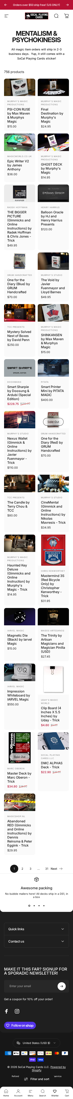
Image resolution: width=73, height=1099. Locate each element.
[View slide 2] (34, 905)
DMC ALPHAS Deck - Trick (51, 765)
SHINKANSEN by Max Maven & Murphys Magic (52, 341)
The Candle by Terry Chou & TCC (18, 506)
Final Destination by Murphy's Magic (52, 115)
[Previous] (5, 5)
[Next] (67, 5)
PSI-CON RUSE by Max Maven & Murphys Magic (18, 115)
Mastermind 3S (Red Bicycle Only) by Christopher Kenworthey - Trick (52, 586)
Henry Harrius (50, 207)
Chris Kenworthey (53, 571)
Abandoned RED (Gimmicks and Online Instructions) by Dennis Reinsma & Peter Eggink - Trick (19, 833)
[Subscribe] (62, 986)
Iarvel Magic (15, 630)
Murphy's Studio (51, 275)
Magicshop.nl (16, 816)
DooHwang (14, 382)
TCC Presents (16, 327)
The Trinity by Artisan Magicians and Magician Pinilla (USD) (53, 643)
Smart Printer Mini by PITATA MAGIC (52, 391)
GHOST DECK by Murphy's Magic (51, 168)
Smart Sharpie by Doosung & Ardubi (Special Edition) (19, 393)
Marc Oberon (16, 768)
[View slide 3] (38, 905)
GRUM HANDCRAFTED (19, 275)
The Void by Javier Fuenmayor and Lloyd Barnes (53, 286)
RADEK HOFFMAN (17, 207)
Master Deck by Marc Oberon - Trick (19, 777)
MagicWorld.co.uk (19, 156)
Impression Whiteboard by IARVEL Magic (18, 695)
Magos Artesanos (52, 630)
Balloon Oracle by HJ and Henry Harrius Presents (52, 218)
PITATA (45, 382)
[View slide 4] (43, 905)
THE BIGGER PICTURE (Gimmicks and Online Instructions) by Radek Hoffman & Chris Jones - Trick (19, 226)
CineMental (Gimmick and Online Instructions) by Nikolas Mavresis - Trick (53, 512)
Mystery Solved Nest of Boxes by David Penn (19, 336)
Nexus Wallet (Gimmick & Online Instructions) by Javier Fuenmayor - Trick (19, 450)
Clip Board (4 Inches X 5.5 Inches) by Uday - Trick (51, 714)
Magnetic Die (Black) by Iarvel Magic (19, 639)
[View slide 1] (29, 905)
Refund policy (19, 1076)
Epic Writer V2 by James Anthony (18, 165)
